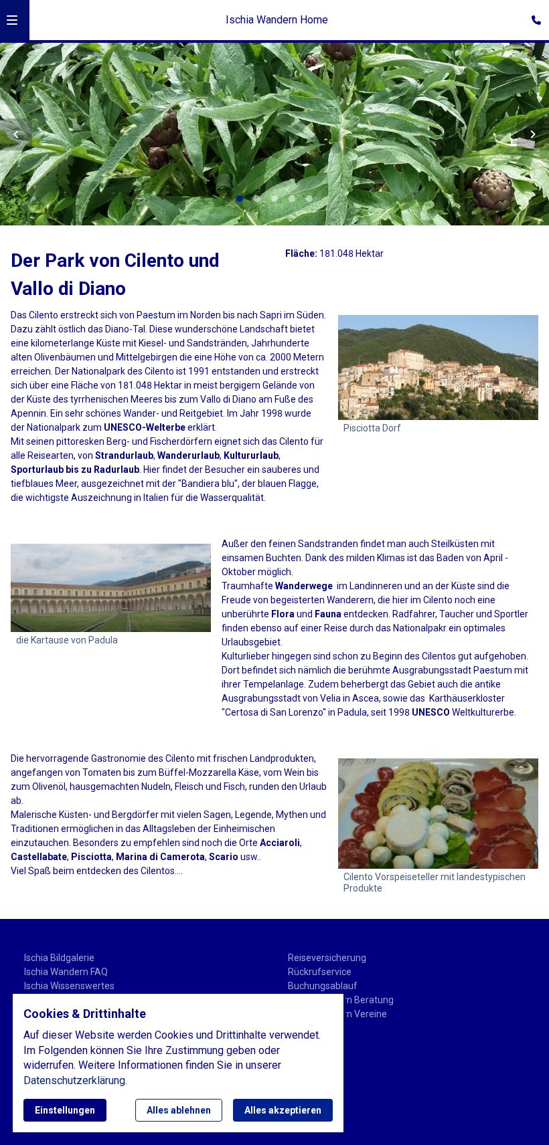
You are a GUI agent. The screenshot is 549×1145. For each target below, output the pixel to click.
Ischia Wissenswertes (69, 985)
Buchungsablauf (323, 985)
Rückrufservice (319, 971)
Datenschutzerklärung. (75, 1080)
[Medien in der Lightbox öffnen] (111, 588)
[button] (12, 20)
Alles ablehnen (179, 1110)
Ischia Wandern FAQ (66, 971)
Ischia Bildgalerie (59, 957)
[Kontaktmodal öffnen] (533, 16)
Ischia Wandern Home (277, 19)
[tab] (239, 198)
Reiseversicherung (327, 957)
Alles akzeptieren (282, 1110)
